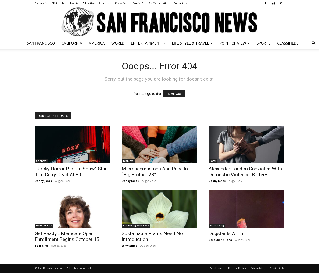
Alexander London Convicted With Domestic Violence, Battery (245, 171)
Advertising (257, 268)
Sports (264, 43)
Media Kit (139, 3)
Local (213, 160)
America (97, 43)
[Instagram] (272, 3)
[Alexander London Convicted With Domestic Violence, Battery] (246, 144)
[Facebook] (265, 3)
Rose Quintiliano (220, 239)
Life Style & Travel (190, 43)
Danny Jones (43, 181)
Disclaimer (217, 268)
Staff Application (159, 3)
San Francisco (41, 43)
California (71, 43)
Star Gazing (217, 225)
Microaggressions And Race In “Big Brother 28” (155, 171)
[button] (313, 43)
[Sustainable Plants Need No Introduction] (159, 209)
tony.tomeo (129, 245)
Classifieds (288, 43)
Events (74, 3)
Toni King (41, 245)
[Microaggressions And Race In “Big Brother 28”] (159, 144)
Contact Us (180, 3)
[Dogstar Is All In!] (246, 209)
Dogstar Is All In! (226, 233)
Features (128, 160)
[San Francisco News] (159, 22)
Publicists (105, 3)
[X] (280, 3)
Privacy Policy (237, 268)
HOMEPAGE (174, 94)
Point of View (233, 43)
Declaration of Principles (50, 3)
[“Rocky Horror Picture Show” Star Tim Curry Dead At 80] (72, 144)
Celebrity (41, 160)
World (117, 43)
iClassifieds (121, 3)
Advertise (89, 3)
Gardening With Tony (136, 225)
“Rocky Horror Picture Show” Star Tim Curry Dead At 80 (71, 171)
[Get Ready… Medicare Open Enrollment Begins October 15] (72, 209)
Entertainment (146, 43)
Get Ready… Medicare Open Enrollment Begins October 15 (67, 236)
